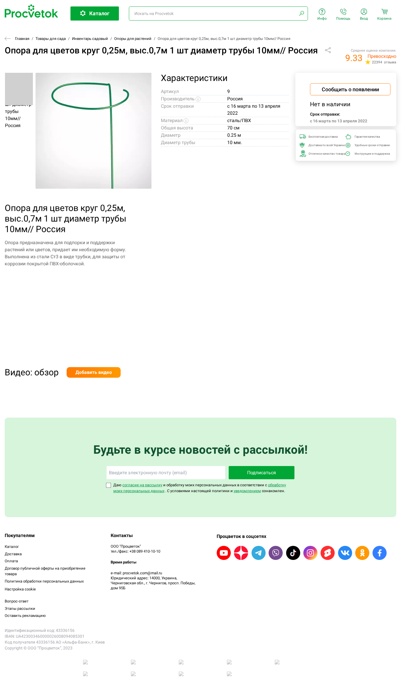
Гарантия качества (367, 136)
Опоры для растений (132, 38)
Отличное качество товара (325, 153)
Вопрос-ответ (16, 601)
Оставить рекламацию (25, 615)
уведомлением (247, 491)
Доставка (13, 554)
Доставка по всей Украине (325, 145)
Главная (22, 38)
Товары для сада (51, 38)
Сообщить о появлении (350, 89)
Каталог (12, 546)
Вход (364, 18)
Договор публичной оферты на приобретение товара (45, 571)
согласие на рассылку (142, 485)
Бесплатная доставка (323, 136)
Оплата (11, 561)
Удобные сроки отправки (371, 145)
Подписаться (261, 472)
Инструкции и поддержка (371, 153)
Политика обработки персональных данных (44, 581)
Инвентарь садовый (90, 38)
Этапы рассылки (20, 608)
